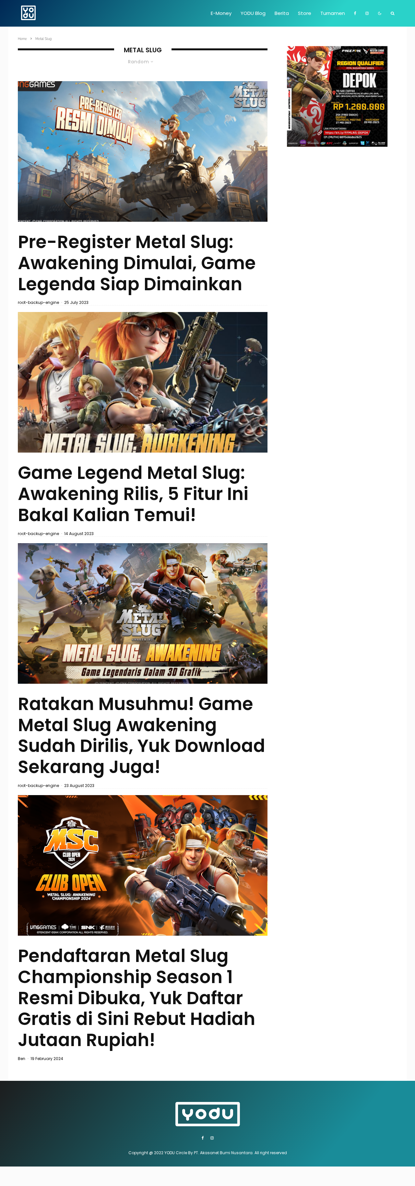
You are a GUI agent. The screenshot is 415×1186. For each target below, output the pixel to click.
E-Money (221, 13)
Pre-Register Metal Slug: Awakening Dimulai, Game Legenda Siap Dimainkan (137, 262)
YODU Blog (253, 13)
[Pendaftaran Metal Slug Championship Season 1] (142, 865)
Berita (282, 13)
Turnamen (332, 13)
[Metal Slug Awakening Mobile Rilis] (142, 613)
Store (304, 13)
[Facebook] (355, 13)
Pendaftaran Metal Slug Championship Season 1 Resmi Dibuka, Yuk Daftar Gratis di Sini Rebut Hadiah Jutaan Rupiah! (136, 998)
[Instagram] (367, 13)
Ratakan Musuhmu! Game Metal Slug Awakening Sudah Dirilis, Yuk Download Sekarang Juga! (141, 735)
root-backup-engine (38, 302)
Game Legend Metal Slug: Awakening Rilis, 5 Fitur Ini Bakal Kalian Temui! (133, 493)
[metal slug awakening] (142, 382)
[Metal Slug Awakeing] (142, 151)
